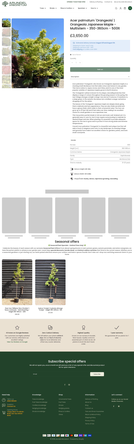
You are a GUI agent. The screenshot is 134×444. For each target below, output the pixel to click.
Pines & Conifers (64, 411)
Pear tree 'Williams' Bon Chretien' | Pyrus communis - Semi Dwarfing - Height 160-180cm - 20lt (17, 310)
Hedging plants (64, 408)
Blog (86, 405)
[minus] (72, 63)
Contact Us (108, 2)
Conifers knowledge (39, 405)
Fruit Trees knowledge (39, 402)
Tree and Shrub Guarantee (94, 411)
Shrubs (61, 405)
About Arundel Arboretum (123, 2)
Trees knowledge (38, 399)
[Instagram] (69, 385)
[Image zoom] (38, 53)
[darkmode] (130, 8)
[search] (116, 8)
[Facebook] (65, 385)
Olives (61, 414)
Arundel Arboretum (62, 439)
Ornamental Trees (65, 399)
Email (35, 374)
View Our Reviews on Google (17, 342)
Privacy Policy (90, 421)
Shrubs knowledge (38, 411)
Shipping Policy (90, 418)
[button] (100, 69)
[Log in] (120, 8)
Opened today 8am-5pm (76, 2)
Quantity (73, 58)
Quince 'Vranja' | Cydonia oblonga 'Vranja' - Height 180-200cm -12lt (50, 309)
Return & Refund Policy (93, 414)
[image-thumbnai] (6, 22)
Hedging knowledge (39, 408)
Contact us (89, 408)
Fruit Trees (62, 402)
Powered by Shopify (77, 439)
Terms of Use (89, 424)
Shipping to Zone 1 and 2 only (83, 46)
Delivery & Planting (96, 2)
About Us (88, 402)
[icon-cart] (125, 8)
